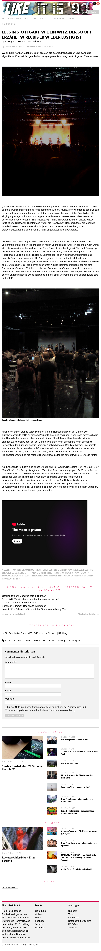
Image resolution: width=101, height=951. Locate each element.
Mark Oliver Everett (42, 572)
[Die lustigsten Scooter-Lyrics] (52, 742)
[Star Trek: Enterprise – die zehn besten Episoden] (52, 845)
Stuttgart (24, 575)
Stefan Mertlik (27, 47)
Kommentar (11, 662)
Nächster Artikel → (88, 614)
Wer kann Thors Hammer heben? (75, 787)
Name (8, 682)
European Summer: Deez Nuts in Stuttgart (24, 606)
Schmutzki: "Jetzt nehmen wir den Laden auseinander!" (31, 599)
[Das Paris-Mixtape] (52, 765)
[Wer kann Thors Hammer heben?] (52, 789)
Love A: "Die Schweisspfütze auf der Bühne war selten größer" (34, 609)
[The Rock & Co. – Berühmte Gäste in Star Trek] (52, 754)
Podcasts (9, 24)
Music (50, 47)
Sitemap (72, 927)
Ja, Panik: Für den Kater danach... (20, 602)
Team (71, 914)
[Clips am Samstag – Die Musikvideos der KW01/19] (52, 833)
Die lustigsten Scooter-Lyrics (74, 740)
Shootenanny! (81, 572)
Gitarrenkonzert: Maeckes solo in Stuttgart (24, 596)
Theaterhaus (40, 575)
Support (72, 911)
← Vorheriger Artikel (13, 614)
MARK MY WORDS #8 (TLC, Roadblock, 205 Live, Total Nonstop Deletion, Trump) (78, 857)
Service (74, 19)
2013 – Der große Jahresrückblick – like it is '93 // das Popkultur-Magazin (43, 640)
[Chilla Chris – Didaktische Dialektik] (52, 871)
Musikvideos (63, 572)
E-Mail (8, 690)
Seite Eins (14, 19)
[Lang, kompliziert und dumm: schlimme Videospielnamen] (52, 813)
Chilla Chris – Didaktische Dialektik (76, 869)
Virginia (15, 578)
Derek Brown (66, 570)
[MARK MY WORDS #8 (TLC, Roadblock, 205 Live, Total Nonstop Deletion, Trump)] (52, 857)
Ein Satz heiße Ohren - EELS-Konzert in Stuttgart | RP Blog (36, 633)
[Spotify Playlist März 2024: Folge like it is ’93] (22, 757)
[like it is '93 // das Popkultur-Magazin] (50, 8)
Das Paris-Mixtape (69, 763)
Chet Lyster (50, 570)
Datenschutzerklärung (79, 921)
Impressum (74, 917)
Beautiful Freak (31, 570)
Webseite (9, 698)
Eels (79, 570)
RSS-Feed (73, 924)
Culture (30, 19)
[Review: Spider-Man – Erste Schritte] (22, 848)
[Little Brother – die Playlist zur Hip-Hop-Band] (52, 777)
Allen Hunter (12, 570)
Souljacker (9, 575)
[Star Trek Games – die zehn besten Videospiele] (52, 801)
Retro (44, 19)
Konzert (23, 572)
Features (58, 19)
